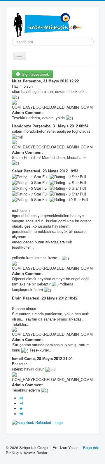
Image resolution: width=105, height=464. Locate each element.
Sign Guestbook (35, 74)
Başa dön (91, 447)
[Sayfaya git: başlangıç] (21, 398)
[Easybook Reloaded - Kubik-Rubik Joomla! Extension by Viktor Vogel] (37, 422)
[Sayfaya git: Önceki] (21, 403)
